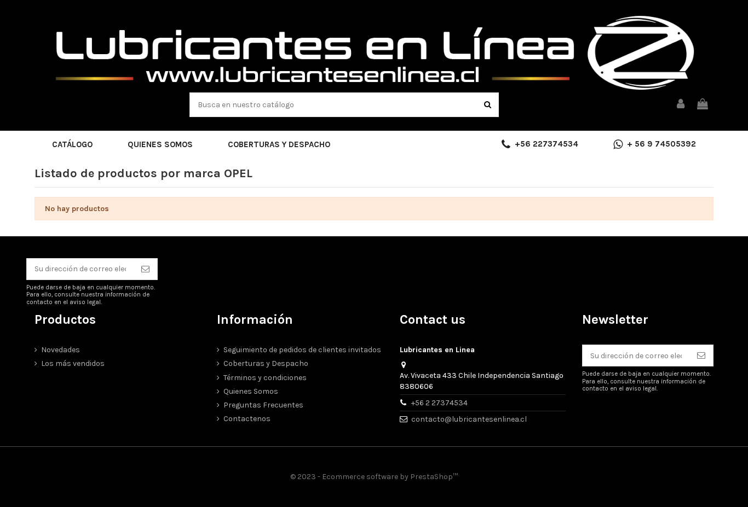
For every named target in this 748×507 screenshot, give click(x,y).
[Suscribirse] (145, 269)
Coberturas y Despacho (265, 363)
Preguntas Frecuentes (263, 405)
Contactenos (247, 418)
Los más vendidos (73, 363)
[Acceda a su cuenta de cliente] (681, 104)
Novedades (60, 349)
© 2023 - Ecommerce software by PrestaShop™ (374, 476)
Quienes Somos (250, 391)
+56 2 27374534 (439, 402)
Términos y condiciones (265, 377)
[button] (72, 144)
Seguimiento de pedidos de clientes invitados (302, 349)
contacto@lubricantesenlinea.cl (469, 419)
